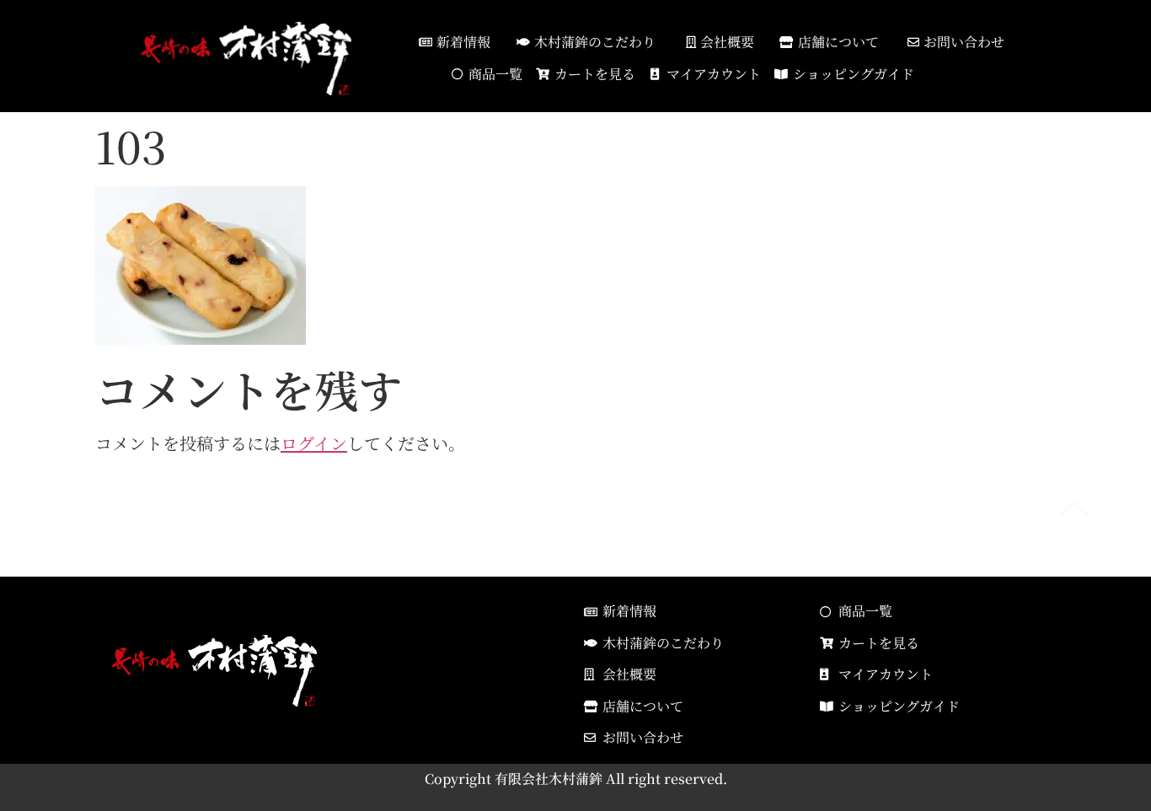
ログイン (314, 443)
